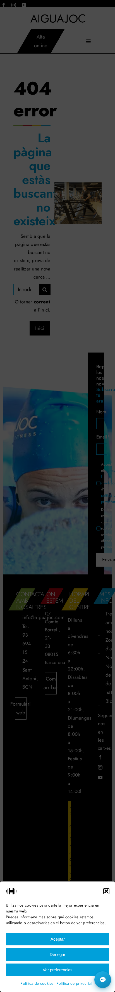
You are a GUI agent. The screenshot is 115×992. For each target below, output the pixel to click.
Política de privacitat (74, 983)
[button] (106, 891)
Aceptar (58, 939)
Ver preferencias (58, 969)
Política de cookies (36, 983)
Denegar (57, 954)
